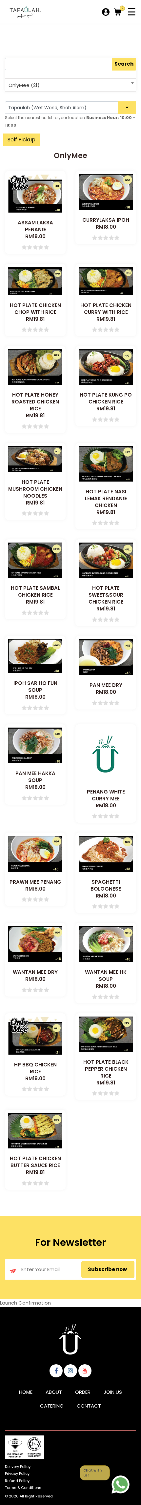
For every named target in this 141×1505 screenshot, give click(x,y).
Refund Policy (17, 1480)
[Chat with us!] (120, 1484)
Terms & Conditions (23, 1487)
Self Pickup (21, 139)
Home (25, 1392)
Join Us (113, 1392)
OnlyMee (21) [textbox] (24, 85)
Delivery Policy (17, 1466)
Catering (52, 1405)
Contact (89, 1405)
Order (83, 1392)
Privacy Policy (17, 1473)
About (54, 1392)
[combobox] (70, 85)
